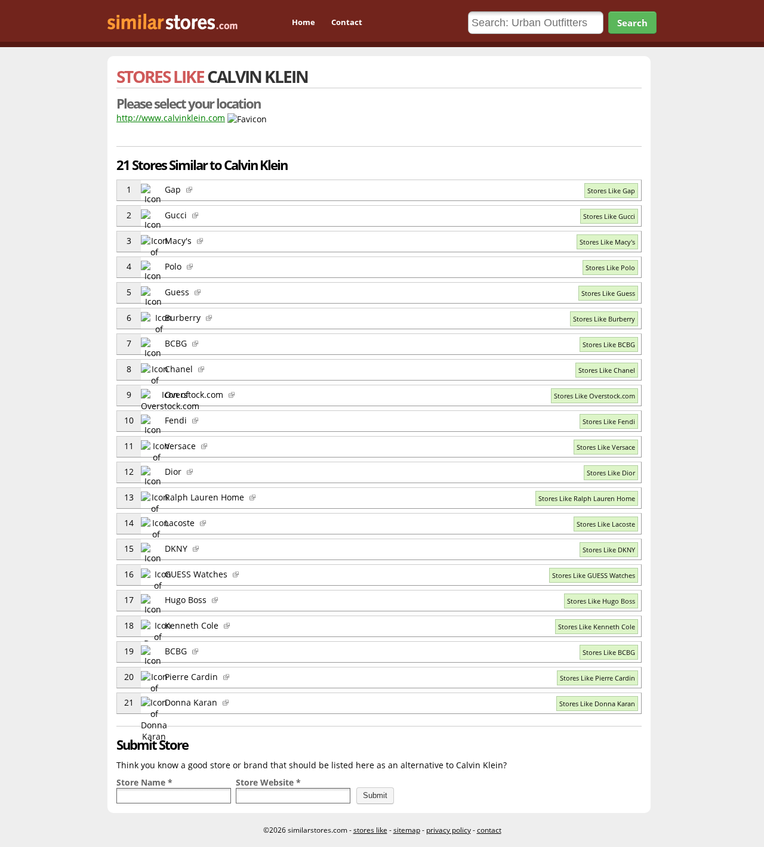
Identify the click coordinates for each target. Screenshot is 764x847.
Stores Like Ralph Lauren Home (586, 498)
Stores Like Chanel (606, 370)
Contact (346, 22)
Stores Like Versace (606, 447)
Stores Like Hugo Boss (601, 600)
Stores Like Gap (611, 190)
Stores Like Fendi (609, 421)
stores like (370, 830)
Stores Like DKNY (609, 549)
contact (489, 830)
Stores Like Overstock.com (594, 395)
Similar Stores (184, 23)
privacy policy (448, 830)
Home (303, 22)
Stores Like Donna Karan (597, 703)
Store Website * (268, 782)
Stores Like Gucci (609, 216)
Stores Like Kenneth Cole (596, 626)
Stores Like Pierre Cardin (597, 677)
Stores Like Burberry (604, 318)
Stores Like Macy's (607, 241)
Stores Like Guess (608, 293)
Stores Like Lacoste (606, 524)
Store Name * (144, 782)
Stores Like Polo (610, 267)
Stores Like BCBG (609, 344)
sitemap (406, 830)
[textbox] (173, 795)
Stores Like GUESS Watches (593, 575)
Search (632, 23)
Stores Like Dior (611, 472)
